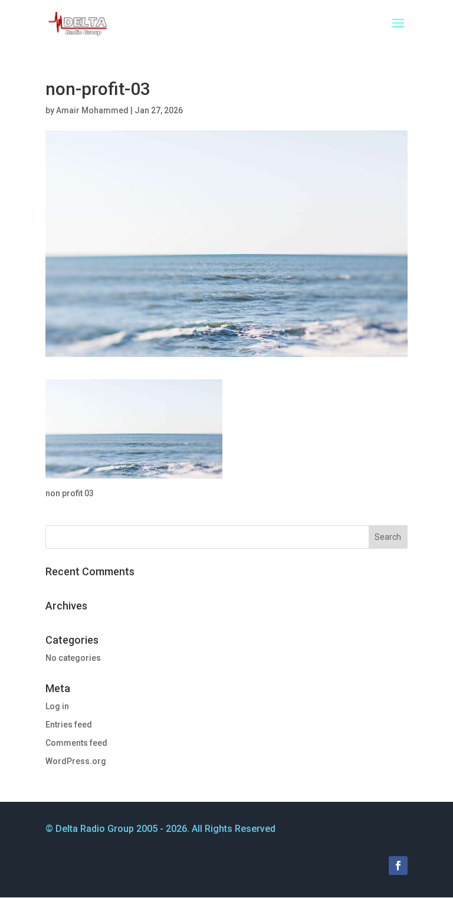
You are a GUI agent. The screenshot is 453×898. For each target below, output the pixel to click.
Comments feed (76, 743)
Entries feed (68, 724)
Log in (57, 706)
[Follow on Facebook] (398, 865)
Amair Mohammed (92, 110)
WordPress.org (75, 761)
